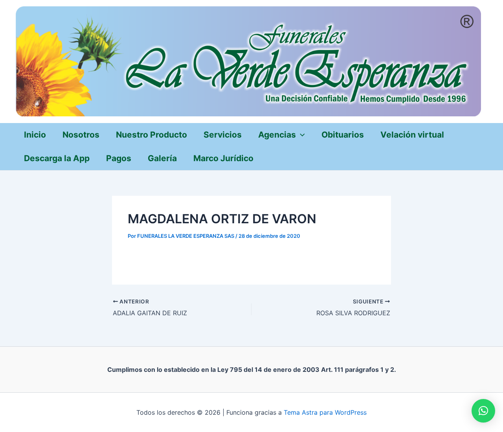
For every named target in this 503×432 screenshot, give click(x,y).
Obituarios (342, 135)
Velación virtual (412, 135)
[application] (300, 135)
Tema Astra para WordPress (325, 412)
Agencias (277, 135)
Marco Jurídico (223, 158)
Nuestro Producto (151, 135)
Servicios (223, 135)
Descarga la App (57, 158)
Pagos (118, 158)
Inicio (35, 135)
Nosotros (80, 135)
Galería (162, 158)
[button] (483, 411)
